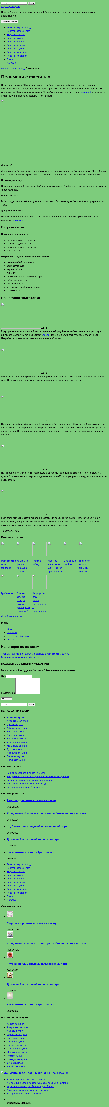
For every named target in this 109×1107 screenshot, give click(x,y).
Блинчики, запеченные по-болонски (20, 657)
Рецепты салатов (16, 34)
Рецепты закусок (15, 38)
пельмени (12, 632)
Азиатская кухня (15, 717)
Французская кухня (17, 752)
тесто (46, 334)
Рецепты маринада (17, 52)
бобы (9, 629)
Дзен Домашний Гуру (12, 616)
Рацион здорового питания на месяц (26, 773)
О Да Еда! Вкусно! (10, 6)
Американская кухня (17, 721)
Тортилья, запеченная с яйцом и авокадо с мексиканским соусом (35, 653)
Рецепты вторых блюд (18, 31)
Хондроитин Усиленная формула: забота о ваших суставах (38, 776)
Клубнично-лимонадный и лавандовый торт (30, 780)
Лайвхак (11, 62)
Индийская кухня (16, 760)
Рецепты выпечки (16, 45)
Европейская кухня (17, 738)
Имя (3, 676)
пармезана (17, 220)
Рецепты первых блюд (19, 27)
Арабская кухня (15, 724)
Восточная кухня (15, 731)
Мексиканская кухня (17, 745)
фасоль (11, 639)
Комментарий (8, 693)
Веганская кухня (15, 756)
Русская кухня (14, 749)
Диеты (10, 59)
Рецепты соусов (15, 48)
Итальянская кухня (17, 742)
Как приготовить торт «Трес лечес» (25, 787)
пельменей (85, 92)
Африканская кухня (17, 728)
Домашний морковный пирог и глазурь (27, 783)
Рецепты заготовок (17, 55)
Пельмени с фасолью (18, 636)
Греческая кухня (15, 735)
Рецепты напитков (16, 41)
